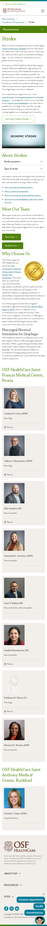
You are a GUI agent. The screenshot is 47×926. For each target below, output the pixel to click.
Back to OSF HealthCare (16, 4)
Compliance (8, 917)
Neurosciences (8, 18)
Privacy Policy (35, 917)
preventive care (8, 97)
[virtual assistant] (40, 920)
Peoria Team (10, 237)
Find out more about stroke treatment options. (23, 195)
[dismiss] (43, 894)
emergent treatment (25, 97)
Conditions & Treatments (13, 22)
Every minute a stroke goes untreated (23, 47)
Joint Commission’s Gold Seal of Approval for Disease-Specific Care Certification (11, 271)
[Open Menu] (42, 11)
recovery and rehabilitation (18, 103)
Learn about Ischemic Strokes (17, 118)
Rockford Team (11, 245)
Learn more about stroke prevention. (19, 187)
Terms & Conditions (21, 917)
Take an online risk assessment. (17, 191)
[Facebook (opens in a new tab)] (6, 908)
